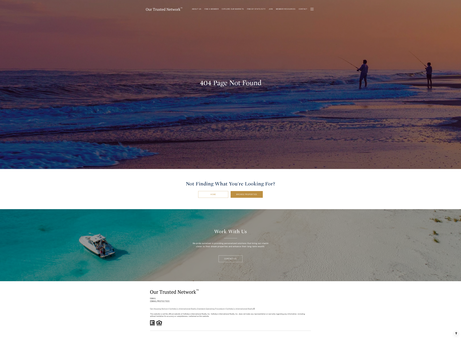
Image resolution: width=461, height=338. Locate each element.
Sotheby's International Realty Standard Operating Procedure (196, 309)
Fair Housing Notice (159, 309)
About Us (196, 9)
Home (213, 194)
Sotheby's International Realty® (240, 309)
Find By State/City (256, 9)
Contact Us (230, 259)
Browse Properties (246, 194)
